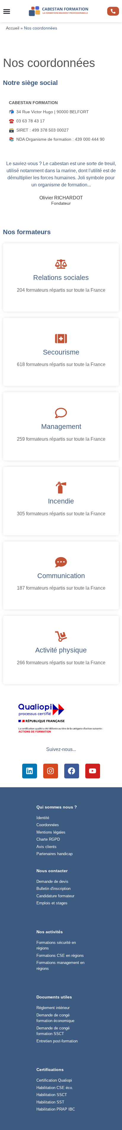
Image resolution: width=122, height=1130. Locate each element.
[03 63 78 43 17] (113, 11)
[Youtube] (92, 771)
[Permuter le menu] (6, 11)
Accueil (12, 28)
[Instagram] (50, 771)
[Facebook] (71, 771)
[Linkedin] (29, 771)
